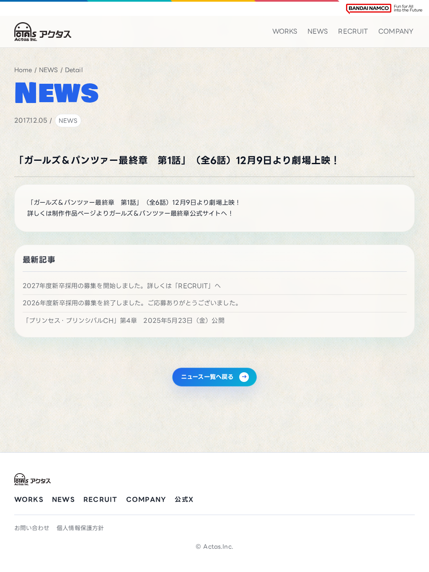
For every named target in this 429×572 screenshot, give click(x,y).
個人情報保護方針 (80, 528)
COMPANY (395, 31)
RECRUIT (353, 31)
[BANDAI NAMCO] (384, 9)
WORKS (284, 31)
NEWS (318, 31)
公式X (184, 499)
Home (23, 70)
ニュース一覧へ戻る (207, 377)
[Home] (42, 31)
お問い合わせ (32, 528)
